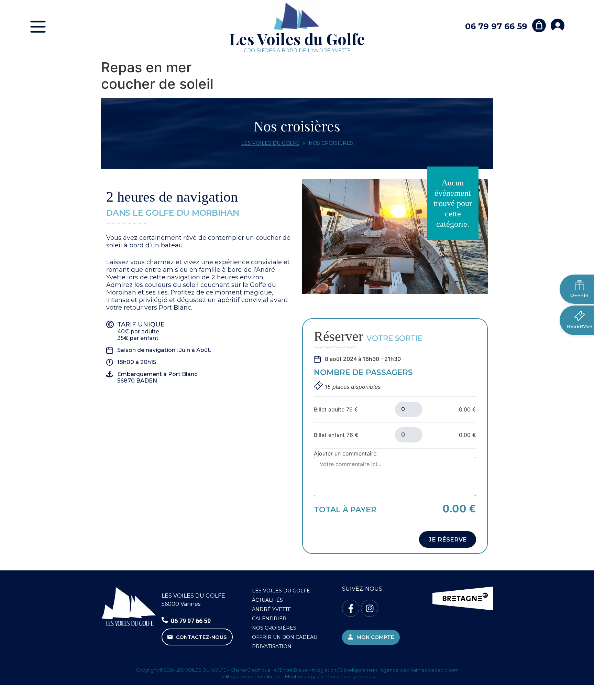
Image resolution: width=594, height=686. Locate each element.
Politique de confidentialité (250, 676)
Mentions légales (304, 676)
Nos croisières (274, 628)
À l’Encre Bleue (290, 670)
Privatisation (272, 646)
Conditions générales (351, 676)
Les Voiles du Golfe (297, 38)
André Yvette (271, 609)
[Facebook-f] (350, 608)
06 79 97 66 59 (496, 26)
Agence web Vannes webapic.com (420, 670)
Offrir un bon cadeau (284, 637)
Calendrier (269, 618)
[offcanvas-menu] (38, 26)
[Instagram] (369, 608)
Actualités (267, 600)
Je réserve (448, 539)
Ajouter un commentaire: (346, 453)
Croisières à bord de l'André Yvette (297, 50)
